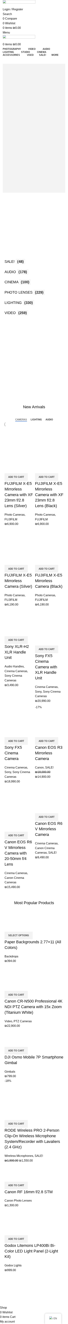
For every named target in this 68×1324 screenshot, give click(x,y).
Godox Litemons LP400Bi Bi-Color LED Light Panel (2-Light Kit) (31, 1251)
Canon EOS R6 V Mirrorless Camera (48, 829)
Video (8, 1021)
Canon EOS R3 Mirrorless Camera (48, 753)
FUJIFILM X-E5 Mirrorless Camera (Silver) (18, 581)
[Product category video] (34, 258)
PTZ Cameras (23, 1021)
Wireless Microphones (19, 1155)
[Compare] (9, 468)
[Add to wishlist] (27, 468)
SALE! (49, 767)
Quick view (18, 468)
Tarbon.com (22, 1301)
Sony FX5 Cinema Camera (13, 753)
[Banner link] (34, 328)
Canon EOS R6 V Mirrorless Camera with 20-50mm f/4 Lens (18, 853)
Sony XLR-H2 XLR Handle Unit (17, 652)
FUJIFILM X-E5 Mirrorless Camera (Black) (48, 581)
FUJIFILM (11, 519)
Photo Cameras (15, 514)
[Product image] (19, 454)
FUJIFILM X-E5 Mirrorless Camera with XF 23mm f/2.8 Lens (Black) (49, 494)
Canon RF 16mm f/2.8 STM (29, 1192)
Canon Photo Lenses (18, 1200)
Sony (38, 691)
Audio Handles (14, 666)
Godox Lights (13, 1265)
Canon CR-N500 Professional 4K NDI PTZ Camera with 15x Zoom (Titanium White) (34, 1007)
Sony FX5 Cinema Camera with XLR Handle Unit (46, 666)
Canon (39, 767)
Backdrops (11, 956)
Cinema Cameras (16, 671)
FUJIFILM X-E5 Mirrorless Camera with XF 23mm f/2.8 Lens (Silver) (19, 494)
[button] (16, 477)
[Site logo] (19, 3)
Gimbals (10, 1071)
